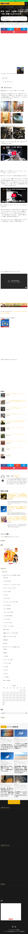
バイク (14, 18)
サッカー (5, 598)
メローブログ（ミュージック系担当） (9, 646)
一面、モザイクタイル (8, 81)
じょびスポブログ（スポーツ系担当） (9, 575)
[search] (26, 713)
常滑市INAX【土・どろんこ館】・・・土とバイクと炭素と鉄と (15, 427)
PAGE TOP (26, 904)
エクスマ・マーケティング (8, 588)
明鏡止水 (18, 741)
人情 (15, 764)
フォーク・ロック (6, 659)
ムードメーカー (3, 786)
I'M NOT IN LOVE (8, 785)
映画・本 (5, 629)
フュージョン (6, 663)
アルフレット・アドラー (18, 786)
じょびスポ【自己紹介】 (9, 6)
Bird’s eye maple (5, 762)
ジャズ (4, 656)
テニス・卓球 (6, 608)
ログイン (12, 536)
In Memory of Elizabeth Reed (20, 785)
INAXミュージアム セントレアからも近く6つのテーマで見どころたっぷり (16, 434)
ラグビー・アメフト (7, 626)
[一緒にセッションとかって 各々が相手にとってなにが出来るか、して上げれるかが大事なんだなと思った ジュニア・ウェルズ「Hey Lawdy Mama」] (4, 496)
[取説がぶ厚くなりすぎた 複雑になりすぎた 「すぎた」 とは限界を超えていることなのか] (4, 509)
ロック (9, 17)
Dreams (16, 739)
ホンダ (21, 18)
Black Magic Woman (5, 739)
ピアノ (18, 18)
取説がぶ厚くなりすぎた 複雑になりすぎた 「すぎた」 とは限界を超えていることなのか (17, 508)
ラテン (4, 670)
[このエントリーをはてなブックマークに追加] (24, 29)
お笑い (4, 577)
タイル (8, 18)
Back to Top (14, 802)
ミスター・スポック (22, 763)
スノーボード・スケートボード (9, 601)
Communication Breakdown (5, 763)
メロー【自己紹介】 (20, 6)
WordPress (22, 931)
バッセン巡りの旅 (6, 615)
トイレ (11, 18)
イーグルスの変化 (8, 454)
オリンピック (6, 591)
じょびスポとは (6, 581)
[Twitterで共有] (10, 29)
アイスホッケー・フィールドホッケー (10, 584)
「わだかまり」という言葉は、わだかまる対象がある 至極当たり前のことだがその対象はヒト (20, 746)
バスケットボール (6, 612)
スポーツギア (6, 605)
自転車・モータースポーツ (8, 636)
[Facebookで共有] (4, 29)
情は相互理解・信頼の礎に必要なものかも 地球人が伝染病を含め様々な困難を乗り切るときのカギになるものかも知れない (20, 769)
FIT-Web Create (11, 931)
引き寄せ (8, 786)
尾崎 (7, 19)
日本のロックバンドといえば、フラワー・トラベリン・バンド (14, 447)
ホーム (2, 6)
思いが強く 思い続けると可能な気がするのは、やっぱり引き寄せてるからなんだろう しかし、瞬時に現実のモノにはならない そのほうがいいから (7, 792)
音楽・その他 (6, 680)
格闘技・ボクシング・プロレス (9, 633)
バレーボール (6, 619)
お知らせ (4, 571)
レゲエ (4, 673)
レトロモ (17, 929)
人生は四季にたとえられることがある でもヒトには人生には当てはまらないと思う (20, 794)
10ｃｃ (3, 785)
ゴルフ (4, 594)
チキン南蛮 (8, 740)
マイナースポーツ (6, 622)
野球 (4, 639)
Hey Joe (16, 762)
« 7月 (3, 704)
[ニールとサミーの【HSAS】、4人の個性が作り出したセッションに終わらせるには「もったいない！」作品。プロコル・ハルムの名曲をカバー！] (4, 519)
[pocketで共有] (14, 32)
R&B (4, 652)
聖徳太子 (5, 764)
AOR (4, 649)
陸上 (4, 643)
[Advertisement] (14, 51)
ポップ (4, 666)
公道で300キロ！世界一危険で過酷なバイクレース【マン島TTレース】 (16, 393)
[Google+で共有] (17, 29)
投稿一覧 (17, 476)
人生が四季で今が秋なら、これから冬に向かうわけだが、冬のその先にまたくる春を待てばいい (7, 747)
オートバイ (5, 18)
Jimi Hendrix (21, 762)
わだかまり (21, 739)
